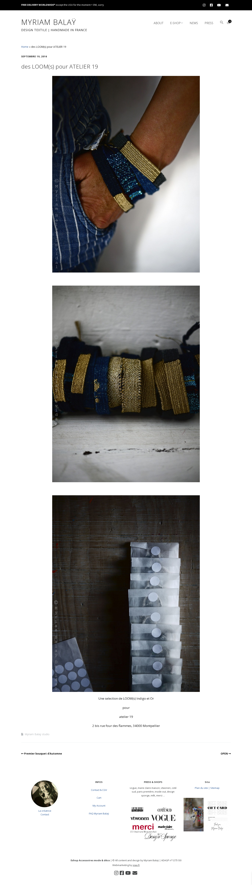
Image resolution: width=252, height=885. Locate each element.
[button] (222, 22)
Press (209, 23)
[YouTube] (218, 5)
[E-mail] (227, 5)
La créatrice (44, 810)
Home (24, 46)
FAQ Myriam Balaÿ (99, 813)
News (194, 23)
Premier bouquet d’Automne (43, 753)
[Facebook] (211, 5)
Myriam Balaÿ (48, 22)
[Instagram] (205, 5)
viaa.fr (136, 865)
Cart (99, 797)
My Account (99, 805)
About (158, 23)
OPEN (224, 753)
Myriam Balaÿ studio (37, 734)
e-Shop (175, 23)
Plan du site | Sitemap (207, 788)
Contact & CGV (99, 790)
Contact (45, 814)
